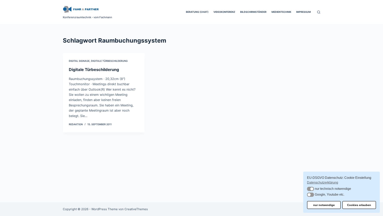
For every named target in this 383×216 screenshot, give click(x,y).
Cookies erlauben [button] (359, 205)
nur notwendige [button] (324, 205)
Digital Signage (79, 60)
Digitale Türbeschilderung (109, 60)
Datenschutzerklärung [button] (322, 182)
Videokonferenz (224, 11)
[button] (310, 189)
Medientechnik (281, 11)
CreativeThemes (136, 209)
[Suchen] (318, 12)
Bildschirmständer (253, 11)
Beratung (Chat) (197, 11)
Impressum (303, 11)
